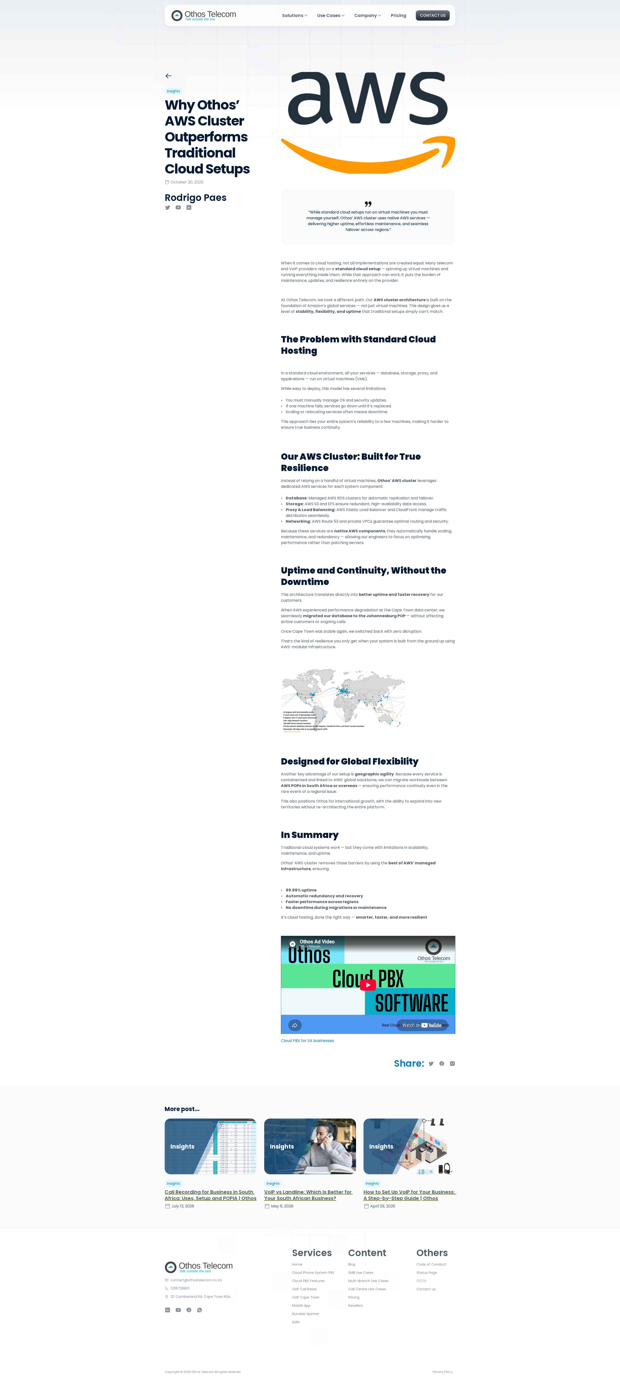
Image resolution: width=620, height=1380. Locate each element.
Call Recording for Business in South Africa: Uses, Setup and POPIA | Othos (210, 1195)
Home (297, 1264)
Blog (351, 1264)
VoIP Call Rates (304, 1289)
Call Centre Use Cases (367, 1289)
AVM (295, 1322)
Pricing (398, 15)
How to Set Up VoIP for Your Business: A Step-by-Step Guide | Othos (410, 1195)
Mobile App (301, 1305)
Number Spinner (305, 1313)
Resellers (355, 1305)
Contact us (426, 1289)
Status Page (427, 1272)
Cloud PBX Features (308, 1280)
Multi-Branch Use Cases (368, 1280)
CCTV (421, 1280)
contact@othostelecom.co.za (196, 1280)
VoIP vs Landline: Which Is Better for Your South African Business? (308, 1195)
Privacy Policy (443, 1372)
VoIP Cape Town (305, 1297)
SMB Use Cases (360, 1272)
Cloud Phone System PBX (313, 1272)
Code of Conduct (431, 1264)
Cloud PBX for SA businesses (307, 1040)
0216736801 (179, 1288)
